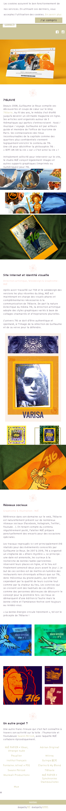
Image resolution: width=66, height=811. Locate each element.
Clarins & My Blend (49, 765)
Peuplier (16, 755)
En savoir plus (53, 14)
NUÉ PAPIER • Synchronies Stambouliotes (49, 778)
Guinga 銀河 (49, 760)
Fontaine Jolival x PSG (16, 765)
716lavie (8, 112)
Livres (9, 24)
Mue (16, 786)
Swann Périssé (26, 736)
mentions (33, 802)
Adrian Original (49, 747)
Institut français (16, 760)
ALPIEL (45, 807)
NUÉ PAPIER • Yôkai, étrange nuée (16, 749)
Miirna (49, 755)
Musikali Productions (16, 775)
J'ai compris (49, 20)
